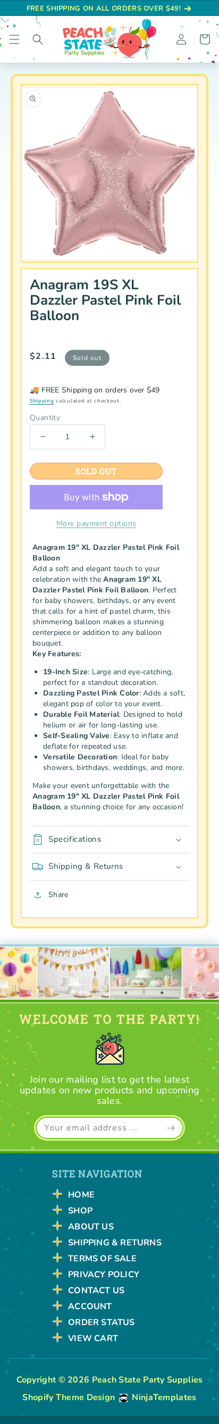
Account (90, 1306)
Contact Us (96, 1290)
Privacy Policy (103, 1274)
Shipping (42, 401)
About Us (91, 1227)
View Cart (93, 1338)
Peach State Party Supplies (147, 1380)
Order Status (101, 1322)
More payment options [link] (96, 523)
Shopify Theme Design (68, 1397)
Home (81, 1195)
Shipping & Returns (115, 1243)
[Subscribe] (171, 1128)
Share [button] (58, 895)
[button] (14, 39)
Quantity (45, 418)
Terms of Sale (102, 1258)
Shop (80, 1211)
